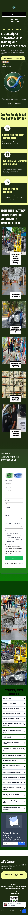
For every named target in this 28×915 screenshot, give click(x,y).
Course (7, 507)
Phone (7, 494)
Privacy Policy (9, 563)
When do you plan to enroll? (13, 523)
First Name (8, 480)
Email (7, 501)
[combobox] (14, 511)
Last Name (8, 487)
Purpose (7, 515)
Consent (7, 531)
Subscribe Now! (22, 843)
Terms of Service (18, 563)
